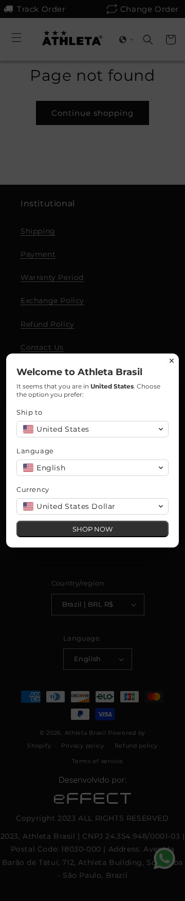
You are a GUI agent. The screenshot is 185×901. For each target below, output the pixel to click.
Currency (32, 489)
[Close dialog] (171, 361)
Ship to (29, 412)
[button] (92, 429)
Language (35, 451)
